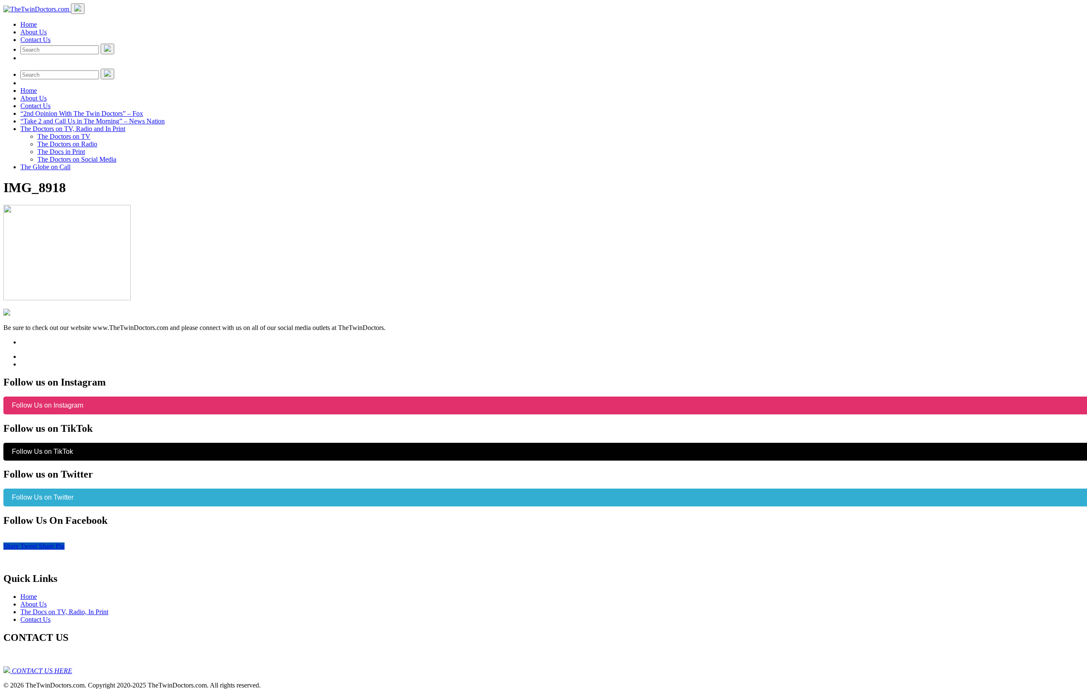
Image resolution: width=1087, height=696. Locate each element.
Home (28, 24)
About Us (33, 32)
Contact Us (35, 39)
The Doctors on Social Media (76, 159)
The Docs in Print (61, 151)
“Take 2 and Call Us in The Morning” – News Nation (92, 121)
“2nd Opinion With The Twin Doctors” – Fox (81, 113)
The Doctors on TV (63, 136)
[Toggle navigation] (77, 8)
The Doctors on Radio (67, 144)
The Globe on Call (45, 167)
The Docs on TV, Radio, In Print (64, 611)
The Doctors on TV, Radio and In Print (72, 128)
